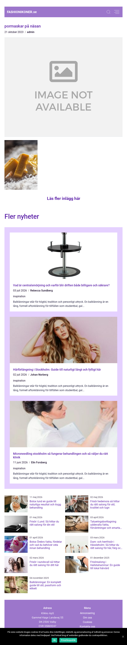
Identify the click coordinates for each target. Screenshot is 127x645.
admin (30, 32)
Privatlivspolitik (68, 640)
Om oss (87, 617)
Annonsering (87, 613)
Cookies (87, 622)
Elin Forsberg (39, 462)
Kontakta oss (87, 626)
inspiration (19, 296)
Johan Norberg (39, 374)
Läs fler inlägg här (63, 198)
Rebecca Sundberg (41, 290)
